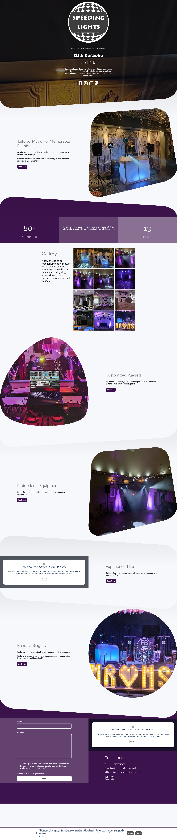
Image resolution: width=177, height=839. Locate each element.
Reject (138, 833)
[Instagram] (86, 83)
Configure (43, 836)
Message (20, 732)
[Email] (91, 83)
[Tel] (96, 83)
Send (44, 778)
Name (20, 722)
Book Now (22, 167)
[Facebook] (80, 83)
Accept (44, 578)
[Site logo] (88, 22)
